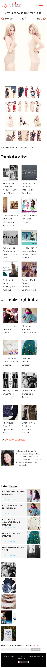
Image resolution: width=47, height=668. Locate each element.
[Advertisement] (24, 78)
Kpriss (36, 645)
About (39, 657)
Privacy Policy (23, 658)
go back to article (15, 439)
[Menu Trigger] (41, 6)
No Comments (10, 500)
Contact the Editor (28, 657)
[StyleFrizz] (11, 8)
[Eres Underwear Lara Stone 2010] (23, 46)
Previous (9, 19)
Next (39, 19)
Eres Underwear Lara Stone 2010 (23, 13)
